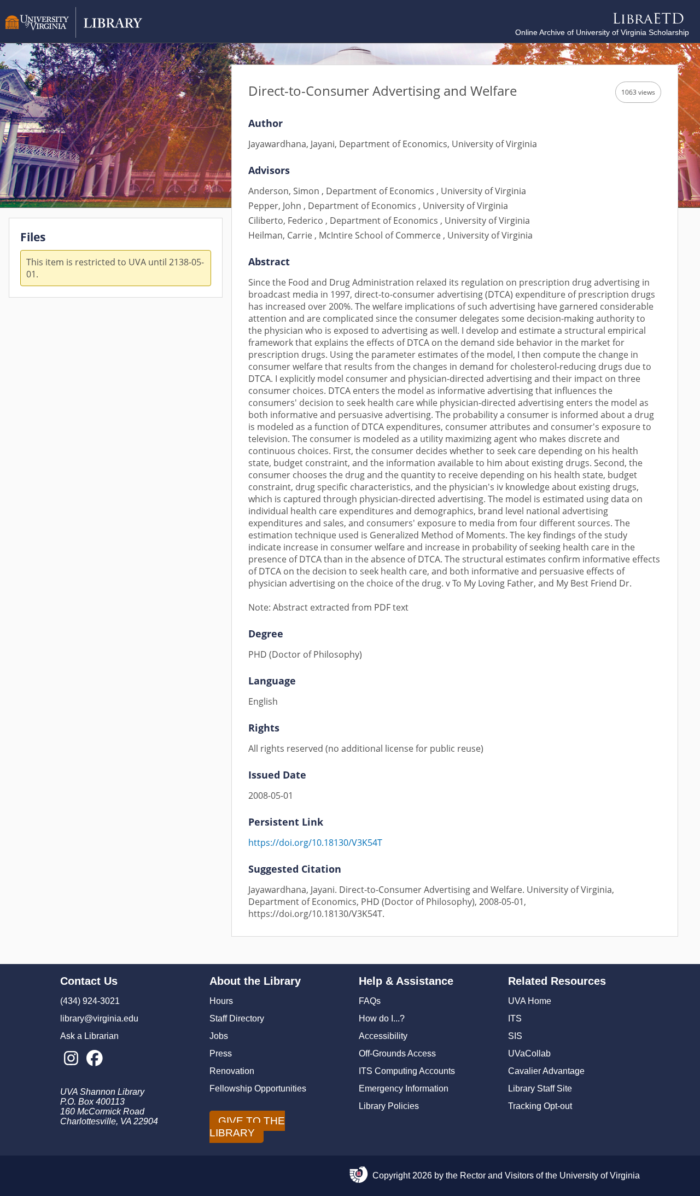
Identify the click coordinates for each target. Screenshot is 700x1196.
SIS (515, 1036)
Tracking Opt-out (540, 1106)
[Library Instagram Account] (70, 1059)
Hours (221, 1001)
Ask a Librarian (89, 1036)
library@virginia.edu (99, 1018)
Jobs (218, 1036)
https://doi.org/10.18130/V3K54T (315, 843)
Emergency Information (403, 1088)
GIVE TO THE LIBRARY (247, 1127)
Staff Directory (236, 1018)
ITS (515, 1018)
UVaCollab (529, 1053)
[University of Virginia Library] (73, 34)
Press (220, 1053)
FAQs (370, 1001)
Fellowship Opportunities (257, 1088)
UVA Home (529, 1001)
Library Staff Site (540, 1088)
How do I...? (382, 1018)
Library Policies (389, 1106)
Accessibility (383, 1036)
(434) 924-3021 (90, 1001)
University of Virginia (599, 1175)
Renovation (231, 1071)
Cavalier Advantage (546, 1071)
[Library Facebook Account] (94, 1059)
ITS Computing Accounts (407, 1071)
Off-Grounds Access (397, 1053)
